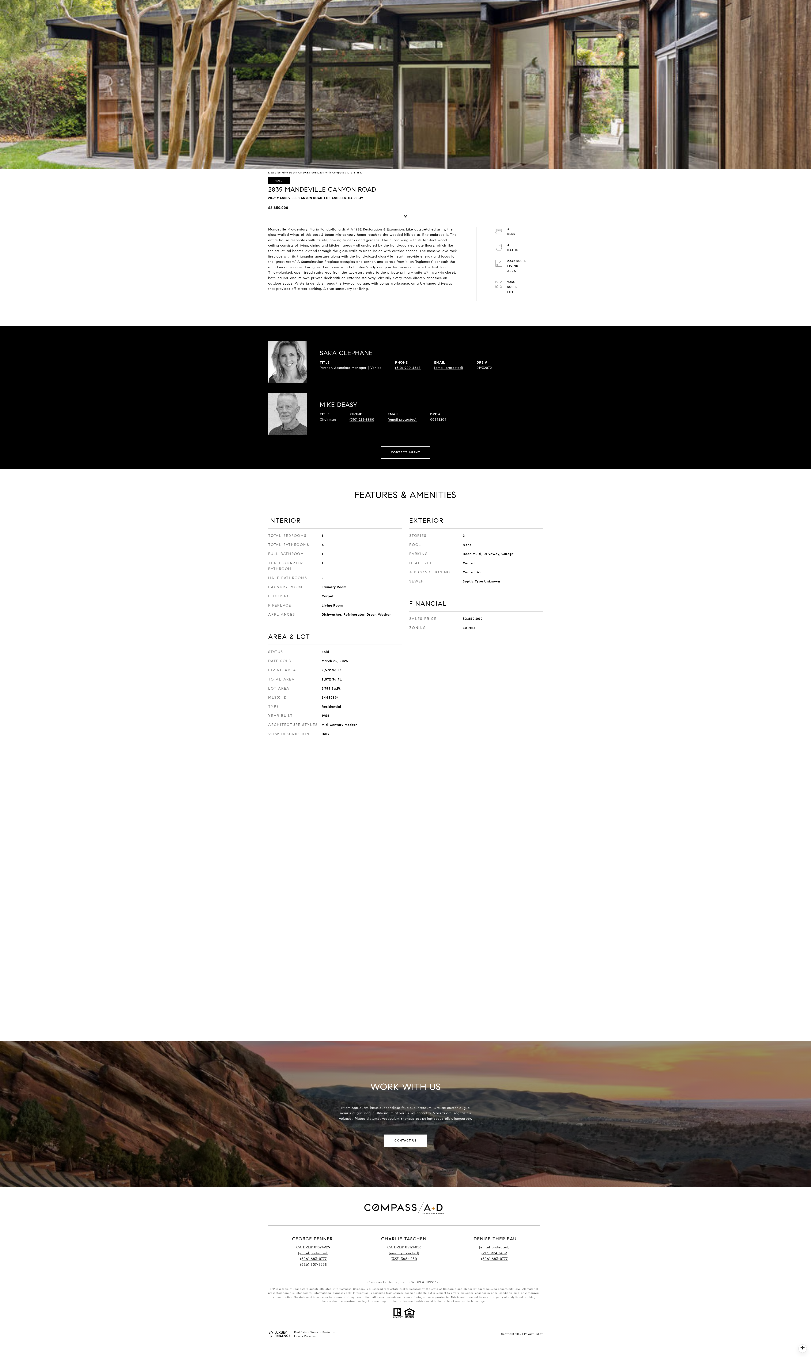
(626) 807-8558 (313, 1264)
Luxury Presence (305, 1336)
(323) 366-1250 (404, 1259)
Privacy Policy (533, 1333)
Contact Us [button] (405, 1140)
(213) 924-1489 (494, 1253)
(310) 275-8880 (362, 419)
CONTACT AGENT (405, 452)
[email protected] (494, 1247)
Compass (359, 1288)
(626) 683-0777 (313, 1259)
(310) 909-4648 (408, 368)
